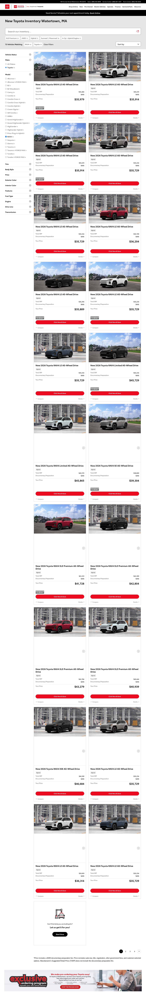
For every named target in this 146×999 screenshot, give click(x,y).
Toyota (37, 44)
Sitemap (91, 897)
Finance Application (91, 869)
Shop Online (73, 7)
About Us (137, 7)
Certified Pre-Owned (18, 876)
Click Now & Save (60, 112)
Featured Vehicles (17, 880)
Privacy (98, 897)
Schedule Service (52, 869)
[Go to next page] (139, 805)
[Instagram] (116, 896)
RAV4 (27, 44)
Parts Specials (51, 880)
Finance (118, 7)
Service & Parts (127, 7)
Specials (110, 7)
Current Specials (16, 884)
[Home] (8, 6)
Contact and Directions (126, 869)
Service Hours (51, 884)
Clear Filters (48, 44)
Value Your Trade (89, 872)
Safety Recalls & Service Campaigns (77, 897)
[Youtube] (118, 896)
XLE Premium (12, 38)
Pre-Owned (88, 7)
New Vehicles (15, 869)
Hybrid (34, 38)
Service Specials (52, 872)
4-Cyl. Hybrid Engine (71, 38)
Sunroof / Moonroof (50, 38)
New (81, 7)
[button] (60, 88)
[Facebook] (114, 896)
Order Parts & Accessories (56, 876)
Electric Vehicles (100, 7)
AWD (25, 38)
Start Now (60, 788)
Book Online (95, 13)
